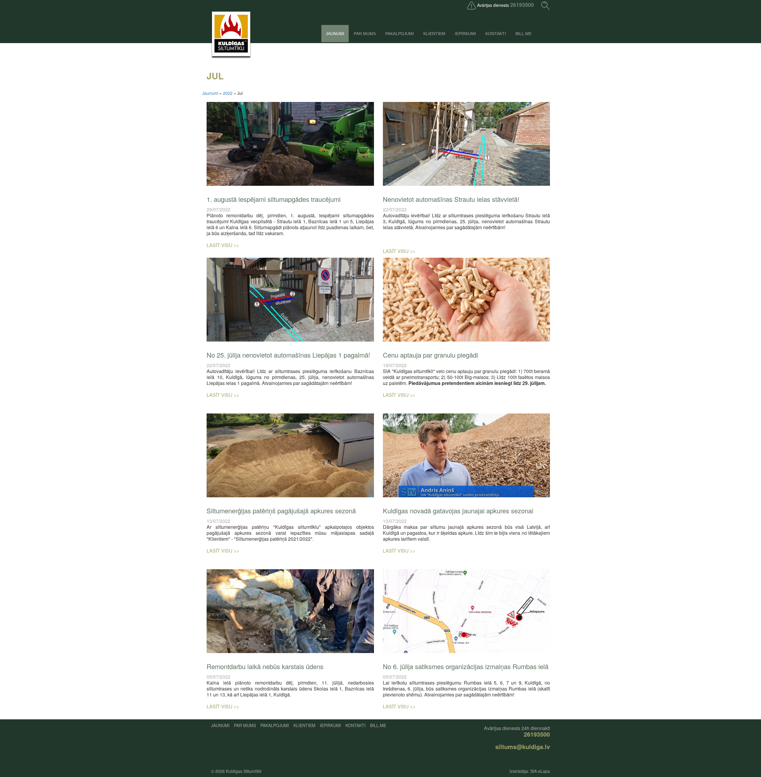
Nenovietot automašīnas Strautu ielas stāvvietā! (451, 199)
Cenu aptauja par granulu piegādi (430, 354)
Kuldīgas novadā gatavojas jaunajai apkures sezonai (458, 510)
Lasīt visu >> (223, 245)
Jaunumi (335, 33)
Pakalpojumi (399, 33)
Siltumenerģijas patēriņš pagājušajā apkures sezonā (281, 510)
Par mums (365, 33)
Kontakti (495, 33)
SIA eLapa (540, 771)
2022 (227, 93)
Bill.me (523, 33)
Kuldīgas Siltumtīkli (243, 771)
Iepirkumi (465, 33)
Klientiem (434, 33)
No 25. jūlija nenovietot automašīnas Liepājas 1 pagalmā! (288, 354)
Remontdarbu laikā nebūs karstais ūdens (265, 666)
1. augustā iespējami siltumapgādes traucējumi (274, 199)
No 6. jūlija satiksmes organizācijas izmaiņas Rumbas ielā (465, 666)
